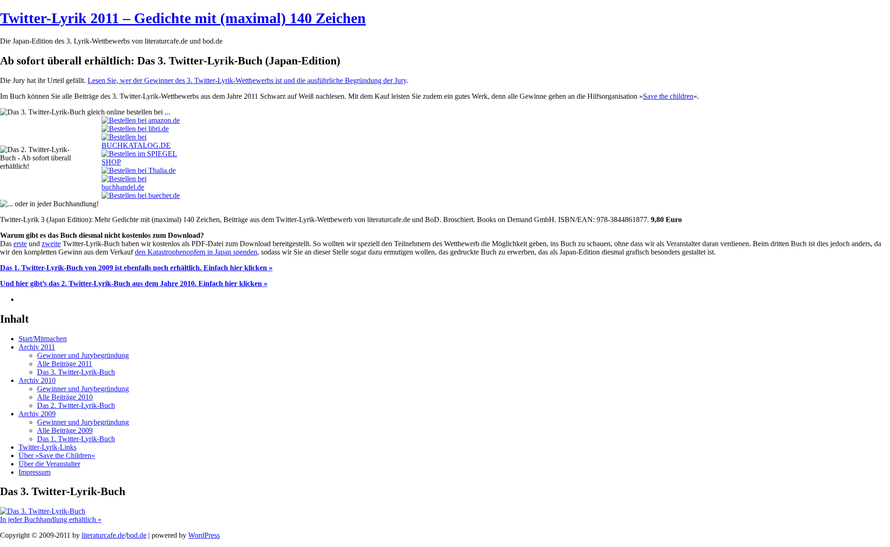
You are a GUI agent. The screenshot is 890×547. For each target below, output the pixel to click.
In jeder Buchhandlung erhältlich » (51, 519)
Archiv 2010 (37, 380)
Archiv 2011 (37, 347)
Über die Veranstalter (49, 464)
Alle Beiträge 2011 (64, 364)
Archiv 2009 (37, 414)
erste (20, 244)
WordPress (204, 535)
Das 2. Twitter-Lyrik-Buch (76, 405)
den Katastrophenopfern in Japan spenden (196, 252)
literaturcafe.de (103, 535)
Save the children (668, 96)
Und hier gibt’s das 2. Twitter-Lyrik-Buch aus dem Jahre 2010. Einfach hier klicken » (133, 283)
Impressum (35, 472)
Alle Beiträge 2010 (65, 397)
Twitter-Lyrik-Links (47, 447)
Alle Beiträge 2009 (65, 430)
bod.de (136, 535)
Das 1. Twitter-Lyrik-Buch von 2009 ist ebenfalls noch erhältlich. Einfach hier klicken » (136, 268)
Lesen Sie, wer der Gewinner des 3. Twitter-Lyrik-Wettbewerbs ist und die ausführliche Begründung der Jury (247, 80)
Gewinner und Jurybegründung (83, 355)
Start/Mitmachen (43, 339)
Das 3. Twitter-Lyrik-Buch (76, 372)
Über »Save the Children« (57, 455)
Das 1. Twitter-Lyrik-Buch (76, 439)
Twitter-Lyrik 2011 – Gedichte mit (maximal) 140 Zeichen (183, 18)
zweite (51, 244)
